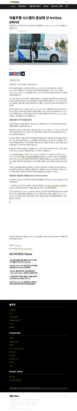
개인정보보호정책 (14, 400)
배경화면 (12, 327)
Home (13, 6)
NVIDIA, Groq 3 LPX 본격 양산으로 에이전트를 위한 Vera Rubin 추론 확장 (23, 266)
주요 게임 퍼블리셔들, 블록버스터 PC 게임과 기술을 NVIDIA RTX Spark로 (23, 261)
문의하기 (12, 362)
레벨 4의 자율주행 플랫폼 (29, 157)
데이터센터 (22, 6)
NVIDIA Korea (23, 30)
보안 (10, 366)
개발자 (11, 345)
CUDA (11, 324)
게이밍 (45, 6)
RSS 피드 (12, 355)
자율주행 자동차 (35, 6)
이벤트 (11, 338)
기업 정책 (27, 404)
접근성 (20, 404)
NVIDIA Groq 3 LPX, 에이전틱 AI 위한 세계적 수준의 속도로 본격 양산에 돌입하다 (23, 283)
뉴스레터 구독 (13, 359)
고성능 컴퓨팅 (13, 317)
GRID (11, 313)
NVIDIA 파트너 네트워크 (17, 349)
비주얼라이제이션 (14, 320)
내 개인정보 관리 (27, 400)
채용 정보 (12, 352)
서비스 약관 (13, 404)
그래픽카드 (12, 310)
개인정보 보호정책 (15, 380)
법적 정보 (12, 377)
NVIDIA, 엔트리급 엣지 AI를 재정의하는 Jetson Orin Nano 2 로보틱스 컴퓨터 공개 (23, 272)
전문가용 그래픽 (57, 6)
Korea (65, 396)
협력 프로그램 (13, 342)
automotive (28, 249)
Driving (18, 245)
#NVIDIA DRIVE (18, 249)
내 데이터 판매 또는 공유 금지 (27, 402)
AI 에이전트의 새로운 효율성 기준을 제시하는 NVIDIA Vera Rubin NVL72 (23, 277)
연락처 (14, 407)
